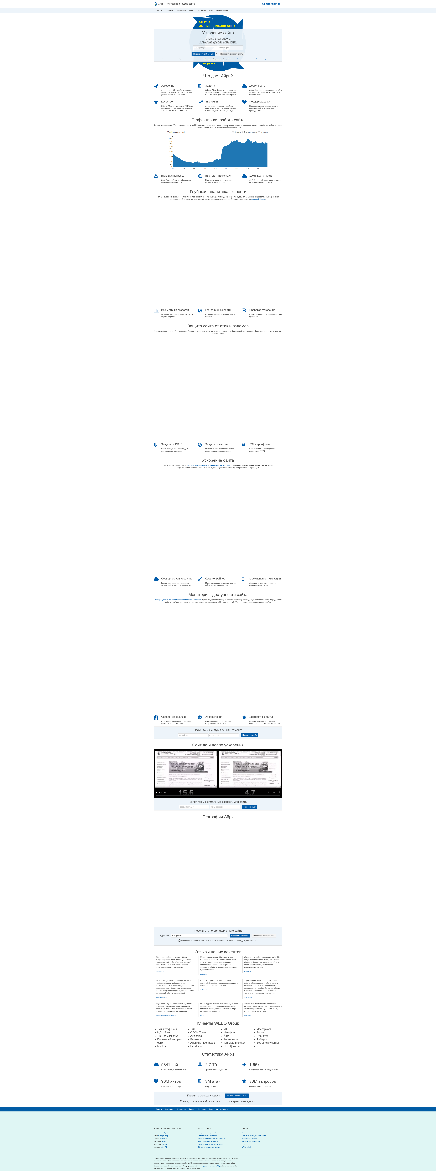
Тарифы (159, 10)
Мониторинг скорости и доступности (211, 1138)
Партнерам (201, 10)
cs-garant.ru (160, 971)
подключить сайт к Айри (211, 1166)
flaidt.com (247, 1015)
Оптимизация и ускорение (208, 1136)
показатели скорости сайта (208, 465)
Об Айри (246, 1128)
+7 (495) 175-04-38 (172, 1128)
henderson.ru (248, 971)
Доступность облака (249, 1138)
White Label (246, 1147)
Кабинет (222, 10)
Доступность (181, 10)
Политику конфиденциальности (265, 59)
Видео (191, 10)
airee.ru (164, 1141)
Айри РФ (164, 1147)
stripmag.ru (248, 997)
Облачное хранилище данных (209, 1147)
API (243, 1144)
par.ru (202, 1015)
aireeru (164, 1144)
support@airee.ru (270, 3)
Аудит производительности (208, 1141)
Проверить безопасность (264, 936)
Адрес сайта (165, 936)
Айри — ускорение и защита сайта (176, 3)
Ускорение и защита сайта (208, 1133)
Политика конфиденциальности (254, 1136)
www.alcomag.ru (161, 997)
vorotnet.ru (203, 974)
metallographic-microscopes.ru (166, 1015)
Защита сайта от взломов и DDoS (210, 1144)
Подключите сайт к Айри (237, 1096)
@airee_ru (163, 1138)
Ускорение (169, 10)
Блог (211, 10)
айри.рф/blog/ (163, 1136)
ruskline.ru (203, 990)
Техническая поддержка (251, 1141)
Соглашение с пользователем (246, 59)
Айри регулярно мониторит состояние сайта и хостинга (178, 600)
